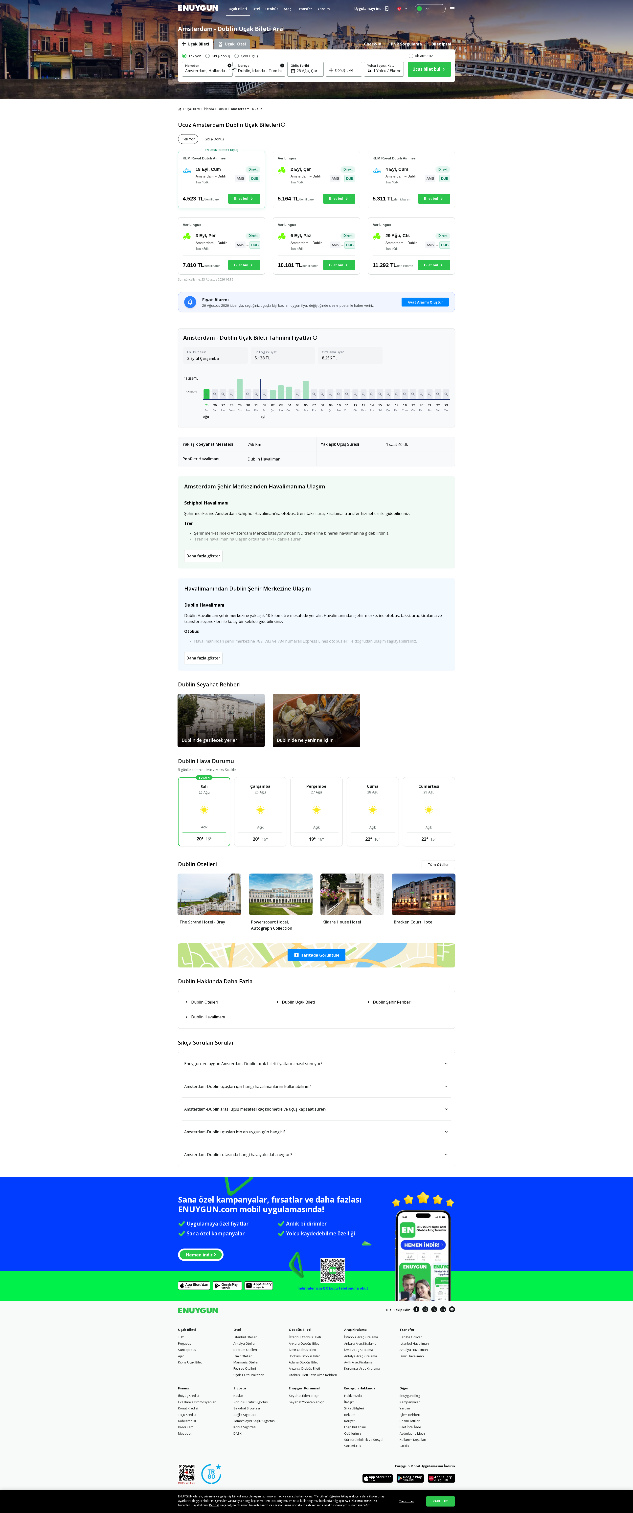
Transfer (407, 1329)
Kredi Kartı (186, 1427)
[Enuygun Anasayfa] (198, 8)
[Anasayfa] (179, 109)
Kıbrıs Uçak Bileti (190, 1362)
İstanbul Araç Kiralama (361, 1337)
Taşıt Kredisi (187, 1414)
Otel (237, 1329)
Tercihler (406, 1501)
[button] (207, 394)
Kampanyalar (410, 1402)
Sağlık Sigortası (244, 1414)
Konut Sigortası (244, 1427)
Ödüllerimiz (352, 1433)
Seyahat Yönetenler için (306, 1402)
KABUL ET (440, 1501)
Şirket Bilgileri (354, 1408)
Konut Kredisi (188, 1408)
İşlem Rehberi (410, 1414)
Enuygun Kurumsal (304, 1388)
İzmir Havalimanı (412, 1356)
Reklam (349, 1414)
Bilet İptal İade (410, 1427)
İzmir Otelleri (242, 1356)
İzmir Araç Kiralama (358, 1349)
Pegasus (184, 1343)
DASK (237, 1433)
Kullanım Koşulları (413, 1439)
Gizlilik (404, 1446)
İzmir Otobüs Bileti (302, 1349)
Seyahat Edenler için (304, 1395)
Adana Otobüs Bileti (303, 1362)
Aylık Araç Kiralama (358, 1362)
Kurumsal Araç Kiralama (362, 1368)
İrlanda (209, 108)
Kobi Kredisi (187, 1421)
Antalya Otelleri (244, 1343)
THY (181, 1337)
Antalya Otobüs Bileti (304, 1368)
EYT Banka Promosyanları (197, 1402)
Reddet (214, 1505)
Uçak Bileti (192, 108)
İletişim (349, 1402)
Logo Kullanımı (355, 1427)
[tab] (195, 44)
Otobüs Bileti (300, 1329)
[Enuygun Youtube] (452, 1310)
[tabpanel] (316, 65)
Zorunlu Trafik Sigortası (251, 1402)
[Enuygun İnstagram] (425, 1310)
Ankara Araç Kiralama (360, 1343)
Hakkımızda (353, 1395)
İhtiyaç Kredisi (188, 1395)
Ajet (181, 1356)
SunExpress (187, 1349)
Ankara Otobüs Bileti (304, 1343)
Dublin (222, 108)
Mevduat (184, 1433)
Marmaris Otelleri (246, 1362)
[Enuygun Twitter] (434, 1310)
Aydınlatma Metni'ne (361, 1501)
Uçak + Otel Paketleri (248, 1375)
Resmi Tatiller (410, 1421)
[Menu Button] (430, 8)
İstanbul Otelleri (245, 1337)
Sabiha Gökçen (411, 1337)
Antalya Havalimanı (414, 1349)
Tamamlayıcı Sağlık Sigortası (254, 1421)
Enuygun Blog (410, 1395)
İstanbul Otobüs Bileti (305, 1337)
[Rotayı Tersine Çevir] (234, 70)
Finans (183, 1388)
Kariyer (349, 1421)
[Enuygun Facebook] (416, 1310)
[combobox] (207, 70)
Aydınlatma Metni (413, 1433)
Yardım (405, 1408)
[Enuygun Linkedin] (443, 1310)
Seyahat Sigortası (246, 1408)
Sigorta (239, 1388)
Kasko (238, 1395)
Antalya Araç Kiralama (360, 1356)
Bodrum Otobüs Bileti (304, 1356)
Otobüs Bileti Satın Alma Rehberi (313, 1375)
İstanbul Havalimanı (415, 1343)
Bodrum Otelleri (245, 1349)
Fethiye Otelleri (244, 1368)
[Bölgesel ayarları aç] (402, 9)
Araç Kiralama (355, 1329)
